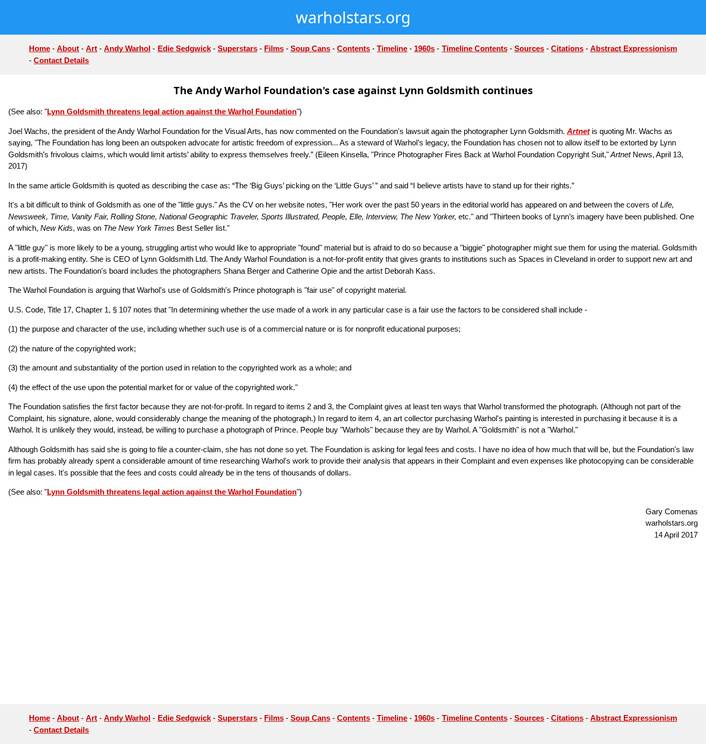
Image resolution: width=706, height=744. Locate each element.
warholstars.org (353, 17)
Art (91, 48)
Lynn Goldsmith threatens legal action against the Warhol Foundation (172, 111)
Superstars (237, 48)
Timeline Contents (475, 48)
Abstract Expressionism (633, 48)
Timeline (392, 48)
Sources (529, 48)
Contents (353, 48)
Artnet (578, 131)
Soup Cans (310, 48)
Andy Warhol (127, 48)
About (68, 48)
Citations (567, 48)
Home (39, 48)
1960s (424, 48)
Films (274, 48)
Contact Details (61, 60)
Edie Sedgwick (184, 48)
